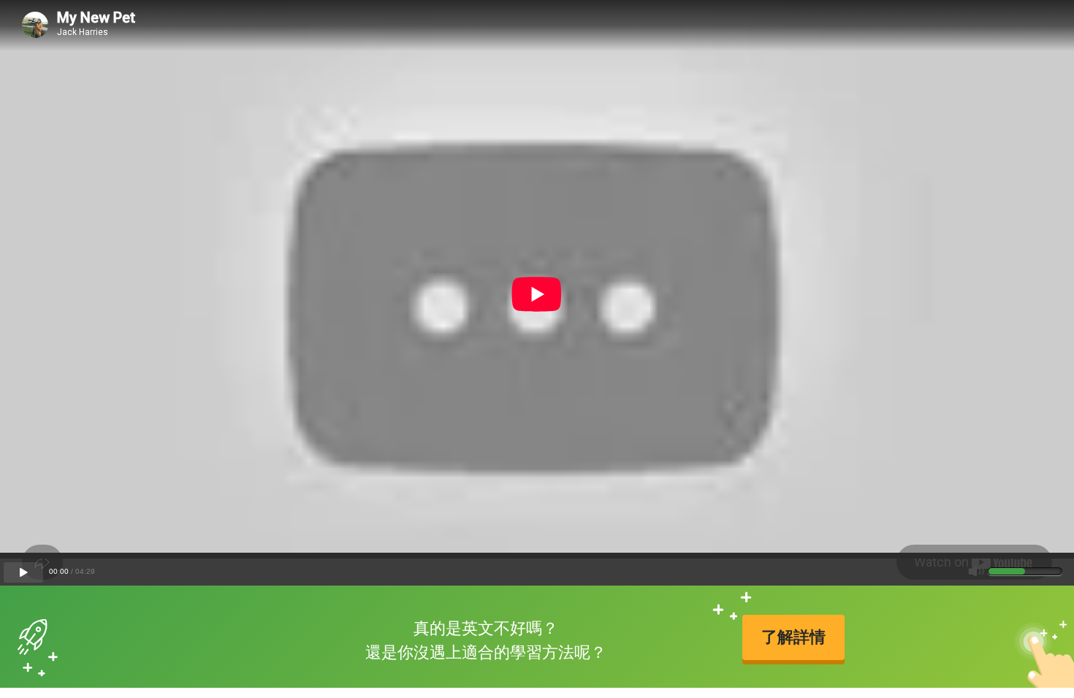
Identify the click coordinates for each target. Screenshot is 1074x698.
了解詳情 (793, 637)
